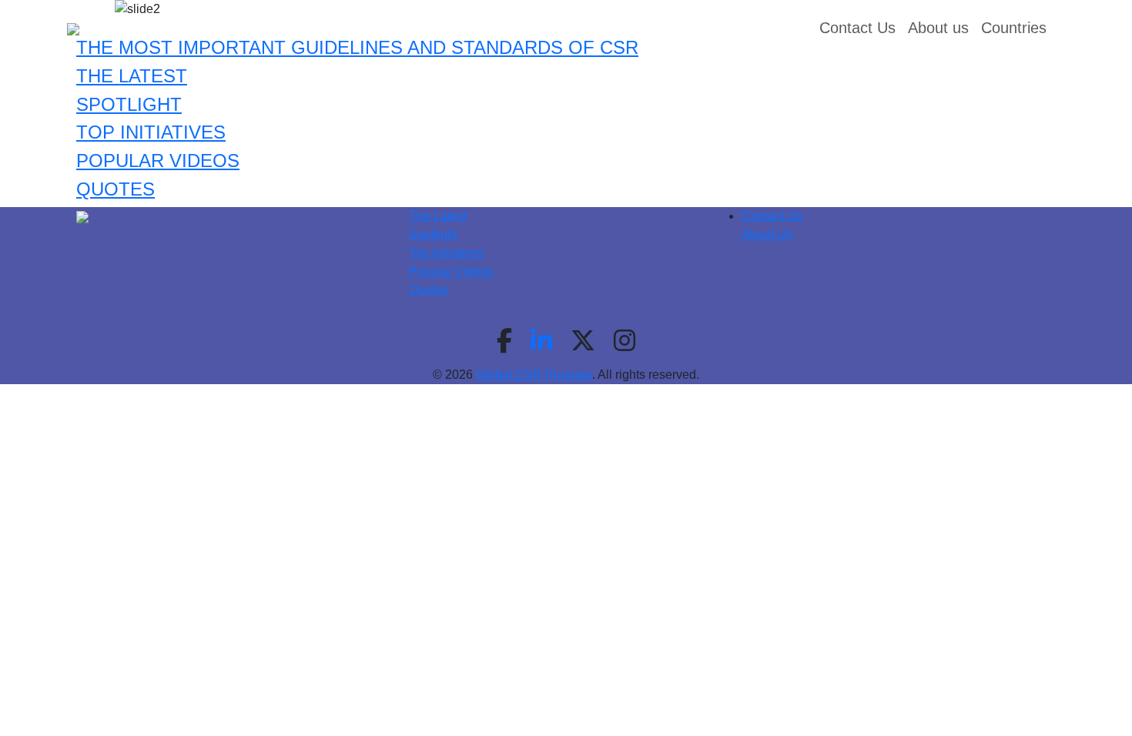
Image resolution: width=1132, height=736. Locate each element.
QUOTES (115, 189)
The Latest (438, 215)
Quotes (428, 289)
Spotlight (433, 234)
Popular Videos (451, 271)
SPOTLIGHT (129, 104)
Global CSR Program (534, 374)
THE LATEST (131, 75)
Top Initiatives (446, 252)
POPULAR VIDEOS (157, 160)
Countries (1014, 27)
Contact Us (772, 215)
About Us (767, 234)
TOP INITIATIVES (151, 132)
